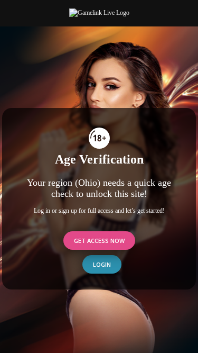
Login (102, 264)
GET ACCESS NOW (99, 241)
